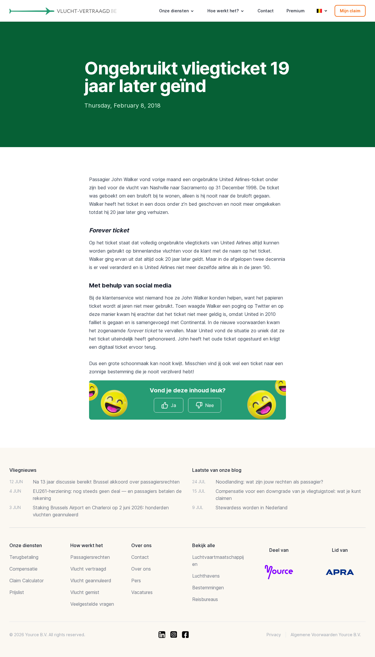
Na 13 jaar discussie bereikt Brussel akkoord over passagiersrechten (106, 482)
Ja (173, 405)
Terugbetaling (23, 557)
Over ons (141, 569)
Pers (136, 580)
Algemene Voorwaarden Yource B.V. (326, 634)
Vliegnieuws (22, 470)
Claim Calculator (26, 580)
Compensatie (23, 569)
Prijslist (16, 592)
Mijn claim (350, 10)
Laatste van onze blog (216, 470)
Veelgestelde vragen (92, 604)
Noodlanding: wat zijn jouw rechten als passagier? (269, 482)
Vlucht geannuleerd (90, 580)
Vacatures (142, 592)
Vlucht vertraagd (88, 569)
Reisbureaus (205, 599)
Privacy (274, 634)
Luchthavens (206, 576)
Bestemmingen (208, 587)
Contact (266, 10)
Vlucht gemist (84, 592)
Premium (296, 10)
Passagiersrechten (90, 557)
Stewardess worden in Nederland (252, 507)
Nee (209, 405)
